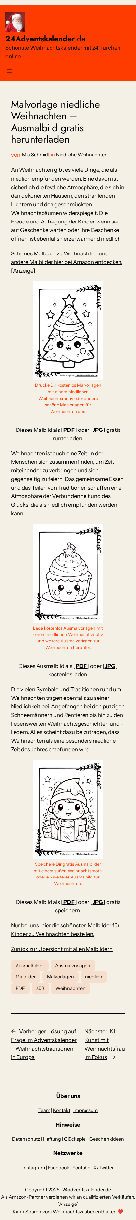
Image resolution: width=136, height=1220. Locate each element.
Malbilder (26, 977)
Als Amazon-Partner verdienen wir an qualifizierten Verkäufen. (68, 1197)
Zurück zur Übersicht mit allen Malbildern (62, 949)
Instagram (33, 1168)
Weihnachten (70, 988)
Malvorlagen (60, 977)
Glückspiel (75, 1139)
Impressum (85, 1110)
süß (40, 988)
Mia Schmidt (36, 155)
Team (44, 1110)
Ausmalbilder (30, 965)
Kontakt (61, 1110)
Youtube (81, 1168)
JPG (98, 430)
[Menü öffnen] (9, 71)
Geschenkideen (106, 1139)
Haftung (52, 1139)
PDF (69, 430)
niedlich (93, 977)
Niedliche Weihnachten (82, 155)
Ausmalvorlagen (72, 965)
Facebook (58, 1168)
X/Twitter (103, 1168)
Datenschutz (26, 1139)
